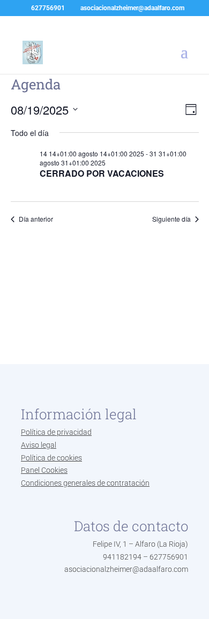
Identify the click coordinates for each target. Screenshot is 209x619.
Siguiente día (171, 219)
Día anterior (36, 219)
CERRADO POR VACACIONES (102, 173)
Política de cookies (51, 458)
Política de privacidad (56, 432)
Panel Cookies (44, 470)
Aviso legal (38, 445)
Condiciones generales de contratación (85, 483)
